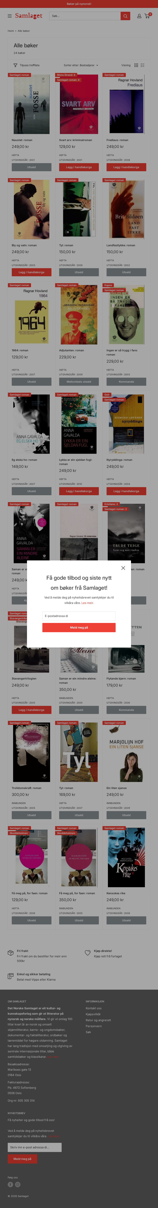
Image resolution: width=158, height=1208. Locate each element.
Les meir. (88, 603)
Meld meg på (79, 627)
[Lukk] (123, 567)
